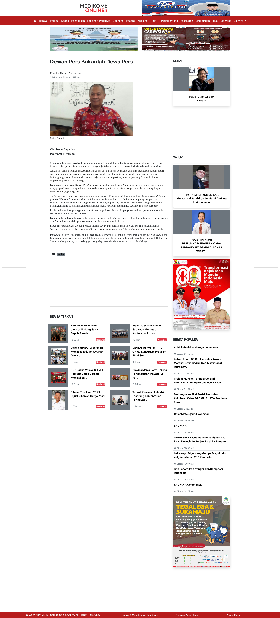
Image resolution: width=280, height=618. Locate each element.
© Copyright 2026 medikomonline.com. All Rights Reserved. (63, 614)
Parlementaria (169, 20)
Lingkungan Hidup (207, 20)
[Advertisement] (109, 283)
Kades (65, 20)
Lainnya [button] (239, 20)
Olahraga (225, 20)
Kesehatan (187, 20)
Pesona (130, 20)
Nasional (143, 20)
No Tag (61, 254)
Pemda (54, 20)
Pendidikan (78, 20)
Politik (154, 20)
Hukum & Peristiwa (98, 20)
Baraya (43, 20)
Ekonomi (118, 20)
